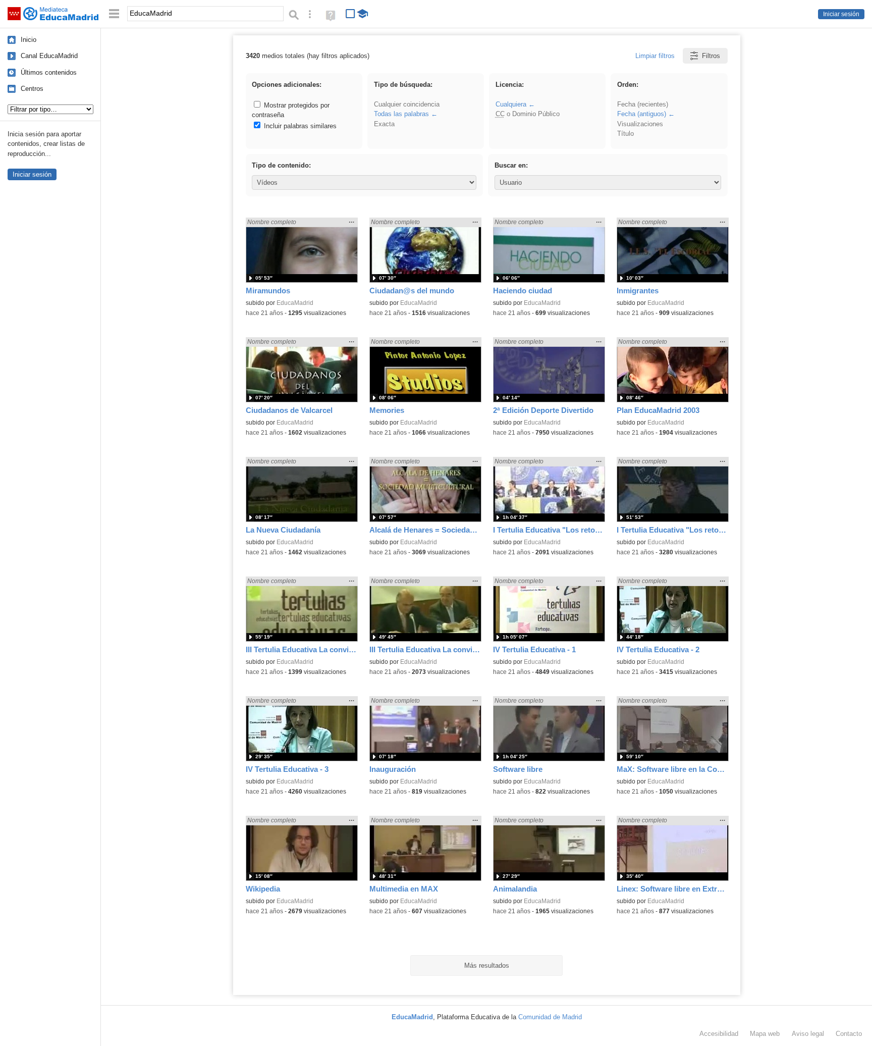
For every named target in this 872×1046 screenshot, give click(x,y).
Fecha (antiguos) (641, 114)
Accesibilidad (718, 1033)
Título (625, 133)
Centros (32, 88)
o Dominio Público (528, 114)
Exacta (384, 124)
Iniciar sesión (841, 14)
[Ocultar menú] (114, 14)
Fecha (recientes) (642, 104)
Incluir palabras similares (299, 126)
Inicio (28, 39)
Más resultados (486, 965)
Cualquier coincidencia (407, 104)
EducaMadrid (295, 303)
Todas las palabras (401, 114)
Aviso (808, 1033)
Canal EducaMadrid (49, 56)
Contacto (849, 1033)
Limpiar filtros (655, 56)
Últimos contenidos (49, 72)
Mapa (765, 1033)
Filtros (711, 56)
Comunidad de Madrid (550, 1017)
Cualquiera (511, 104)
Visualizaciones (640, 124)
